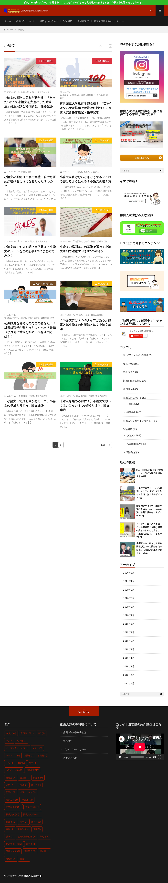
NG (77, 396)
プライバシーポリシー (74, 749)
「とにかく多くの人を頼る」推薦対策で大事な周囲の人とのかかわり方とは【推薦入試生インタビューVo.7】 (149, 530)
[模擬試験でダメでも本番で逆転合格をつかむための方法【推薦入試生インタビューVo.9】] (127, 511)
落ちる (31, 844)
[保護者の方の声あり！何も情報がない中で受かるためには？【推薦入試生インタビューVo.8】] (127, 549)
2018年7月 (128, 666)
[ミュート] (154, 757)
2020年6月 (128, 598)
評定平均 (30, 851)
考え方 (44, 836)
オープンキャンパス (17, 748)
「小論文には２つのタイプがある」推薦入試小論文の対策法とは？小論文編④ (85, 324)
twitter (21, 740)
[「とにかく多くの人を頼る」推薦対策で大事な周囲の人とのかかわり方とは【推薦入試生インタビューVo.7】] (127, 529)
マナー (24, 241)
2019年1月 (128, 657)
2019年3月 (128, 640)
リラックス (13, 755)
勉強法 (79, 315)
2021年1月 (128, 581)
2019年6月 (128, 623)
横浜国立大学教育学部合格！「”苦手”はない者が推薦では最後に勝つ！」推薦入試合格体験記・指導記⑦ (85, 108)
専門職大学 (129, 389)
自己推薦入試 (14, 844)
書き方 (96, 172)
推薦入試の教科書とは (74, 732)
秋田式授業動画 (101, 95)
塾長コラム (129, 372)
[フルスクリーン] (159, 757)
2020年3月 (128, 606)
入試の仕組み (14, 770)
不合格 (42, 755)
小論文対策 (47, 140)
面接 (62, 98)
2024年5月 (128, 572)
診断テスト (13, 851)
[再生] (120, 757)
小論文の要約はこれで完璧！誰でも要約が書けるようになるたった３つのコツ (30, 181)
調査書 (44, 851)
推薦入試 (88, 172)
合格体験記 (83, 21)
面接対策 (131, 452)
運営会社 (68, 740)
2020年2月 (128, 615)
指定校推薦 (132, 412)
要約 (30, 172)
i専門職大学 (27, 733)
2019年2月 (128, 649)
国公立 (36, 785)
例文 (21, 763)
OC (9, 740)
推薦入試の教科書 (33, 875)
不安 (9, 763)
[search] (161, 170)
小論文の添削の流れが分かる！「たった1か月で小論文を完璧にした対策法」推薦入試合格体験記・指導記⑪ (30, 102)
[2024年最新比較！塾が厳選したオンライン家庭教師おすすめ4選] (127, 475)
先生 (32, 763)
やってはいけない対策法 (135, 355)
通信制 (11, 858)
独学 (52, 318)
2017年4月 (128, 683)
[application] (140, 747)
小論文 (33, 92)
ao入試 (11, 733)
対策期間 (12, 799)
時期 (23, 821)
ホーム (7, 21)
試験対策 (67, 21)
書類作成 (45, 318)
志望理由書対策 (134, 443)
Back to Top (84, 712)
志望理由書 (75, 95)
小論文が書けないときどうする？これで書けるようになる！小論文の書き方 (85, 179)
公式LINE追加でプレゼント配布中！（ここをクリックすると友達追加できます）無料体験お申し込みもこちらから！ (84, 2)
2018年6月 (128, 674)
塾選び (79, 241)
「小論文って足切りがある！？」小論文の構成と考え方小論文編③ (30, 403)
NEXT (102, 445)
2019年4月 (128, 632)
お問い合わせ (70, 757)
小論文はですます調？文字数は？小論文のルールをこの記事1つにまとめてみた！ (30, 251)
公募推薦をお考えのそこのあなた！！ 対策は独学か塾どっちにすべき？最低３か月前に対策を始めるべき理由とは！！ (30, 329)
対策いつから (13, 318)
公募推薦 (25, 92)
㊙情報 (28, 755)
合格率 (22, 785)
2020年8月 (128, 589)
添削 (106, 241)
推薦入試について (25, 21)
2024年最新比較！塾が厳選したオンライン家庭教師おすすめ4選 (149, 473)
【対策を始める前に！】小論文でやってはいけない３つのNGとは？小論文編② (85, 405)
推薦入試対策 (43, 92)
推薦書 (11, 821)
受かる (38, 777)
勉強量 (24, 777)
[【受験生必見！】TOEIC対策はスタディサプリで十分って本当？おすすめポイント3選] (127, 493)
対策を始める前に (49, 21)
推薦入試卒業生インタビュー (109, 21)
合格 (9, 785)
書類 (9, 829)
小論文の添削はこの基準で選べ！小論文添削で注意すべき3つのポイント (85, 249)
